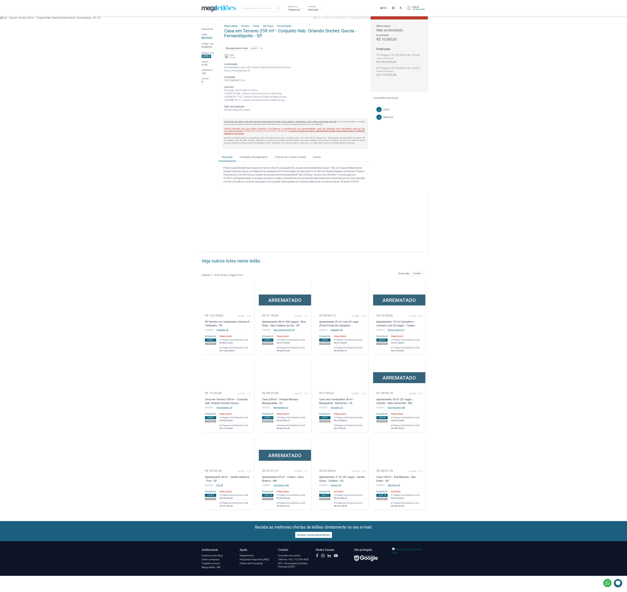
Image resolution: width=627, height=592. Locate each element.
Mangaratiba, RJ (280, 407)
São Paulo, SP (394, 485)
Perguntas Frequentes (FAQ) (254, 559)
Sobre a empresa (210, 559)
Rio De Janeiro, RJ (396, 330)
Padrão (417, 273)
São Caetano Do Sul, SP (284, 330)
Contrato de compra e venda (290, 157)
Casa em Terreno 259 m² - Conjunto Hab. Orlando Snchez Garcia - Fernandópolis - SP (226, 402)
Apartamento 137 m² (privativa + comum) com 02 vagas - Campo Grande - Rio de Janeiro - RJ (395, 324)
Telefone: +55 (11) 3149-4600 (293, 559)
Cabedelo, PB (337, 330)
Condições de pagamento (254, 157)
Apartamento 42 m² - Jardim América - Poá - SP (227, 478)
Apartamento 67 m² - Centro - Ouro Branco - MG (283, 478)
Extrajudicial (210, 336)
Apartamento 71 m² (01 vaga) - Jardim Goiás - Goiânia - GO (342, 478)
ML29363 (207, 37)
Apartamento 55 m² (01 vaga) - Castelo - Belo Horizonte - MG (394, 401)
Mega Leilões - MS (211, 567)
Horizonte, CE (337, 407)
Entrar (419, 8)
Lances (317, 157)
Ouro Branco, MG (281, 485)
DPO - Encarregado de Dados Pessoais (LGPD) (293, 565)
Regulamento (247, 555)
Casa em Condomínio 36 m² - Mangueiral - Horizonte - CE (336, 401)
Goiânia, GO (336, 485)
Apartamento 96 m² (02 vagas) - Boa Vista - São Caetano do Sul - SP (284, 323)
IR (279, 8)
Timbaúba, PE (222, 330)
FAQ (384, 8)
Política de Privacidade (251, 563)
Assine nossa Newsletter (313, 535)
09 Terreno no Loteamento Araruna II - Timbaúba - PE (228, 323)
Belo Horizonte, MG (396, 407)
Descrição (227, 157)
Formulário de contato (289, 555)
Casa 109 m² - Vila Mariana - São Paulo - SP (396, 478)
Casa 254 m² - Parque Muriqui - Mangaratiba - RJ (280, 401)
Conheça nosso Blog (212, 555)
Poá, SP (219, 485)
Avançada (313, 8)
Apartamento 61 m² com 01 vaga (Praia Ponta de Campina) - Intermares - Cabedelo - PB (338, 324)
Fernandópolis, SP (224, 407)
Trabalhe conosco (211, 563)
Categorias (294, 8)
